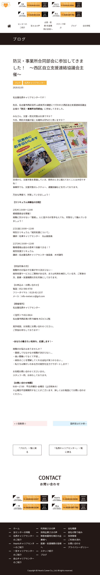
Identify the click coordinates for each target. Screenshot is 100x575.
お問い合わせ (74, 543)
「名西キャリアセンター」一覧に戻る (68, 449)
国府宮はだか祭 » (78, 423)
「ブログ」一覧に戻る (27, 449)
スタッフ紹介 (47, 550)
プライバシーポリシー (78, 547)
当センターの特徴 (21, 532)
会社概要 (72, 528)
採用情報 (72, 535)
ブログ (44, 554)
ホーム (16, 528)
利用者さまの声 (48, 528)
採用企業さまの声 (49, 532)
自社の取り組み (75, 532)
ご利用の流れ (74, 539)
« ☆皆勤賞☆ (20, 423)
